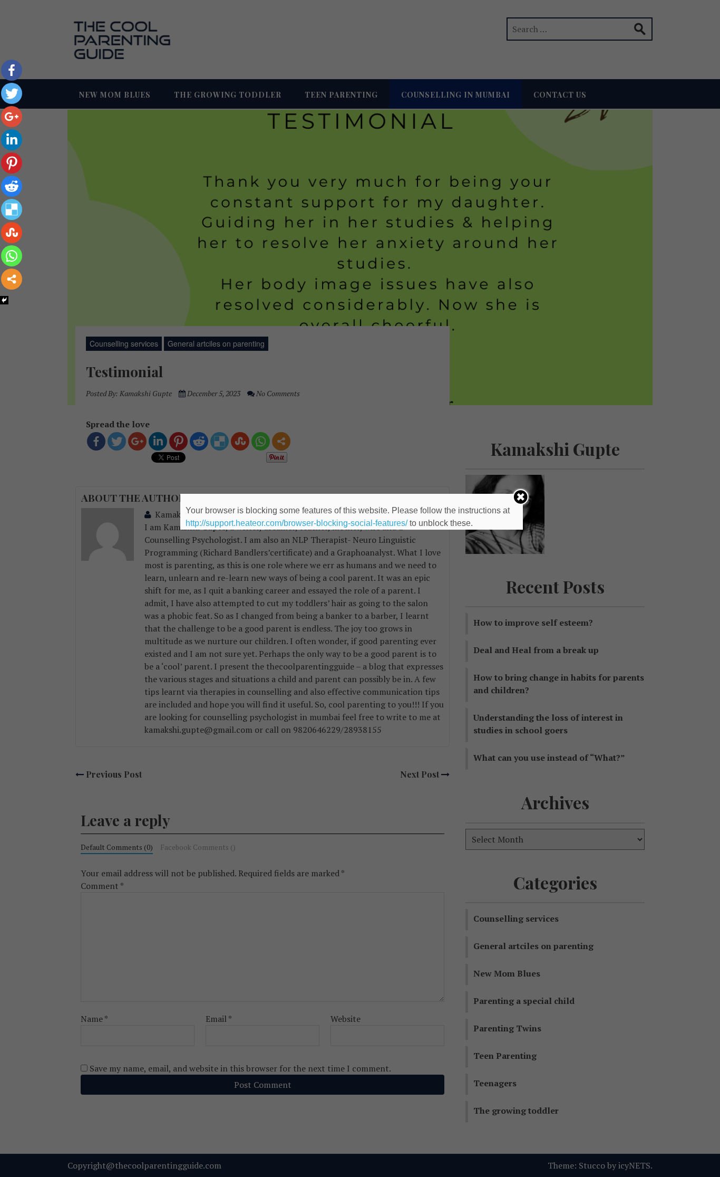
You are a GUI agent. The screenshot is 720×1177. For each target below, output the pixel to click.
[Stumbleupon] (11, 232)
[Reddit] (11, 186)
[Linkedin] (11, 139)
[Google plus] (11, 116)
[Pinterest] (11, 163)
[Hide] (4, 300)
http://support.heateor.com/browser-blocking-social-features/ (296, 523)
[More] (11, 279)
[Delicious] (11, 209)
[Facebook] (11, 70)
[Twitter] (11, 93)
